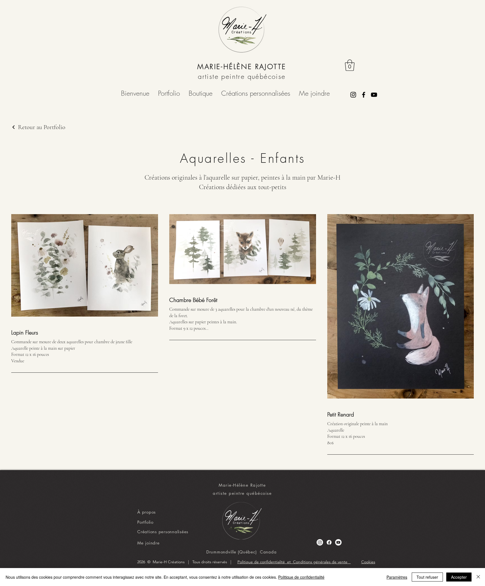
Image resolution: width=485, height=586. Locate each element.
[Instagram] (353, 95)
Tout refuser (427, 577)
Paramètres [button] (396, 577)
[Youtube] (338, 542)
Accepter (459, 577)
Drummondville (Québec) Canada (241, 552)
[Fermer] (478, 577)
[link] (349, 65)
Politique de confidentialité (301, 577)
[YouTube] (374, 95)
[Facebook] (363, 95)
